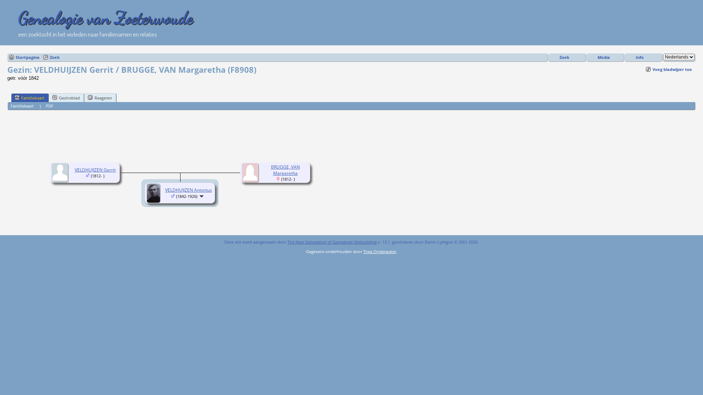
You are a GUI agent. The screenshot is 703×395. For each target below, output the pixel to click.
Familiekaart (32, 98)
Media (604, 57)
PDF (49, 106)
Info (640, 57)
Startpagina (28, 57)
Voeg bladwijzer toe (672, 69)
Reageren (103, 98)
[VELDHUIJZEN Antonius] (154, 201)
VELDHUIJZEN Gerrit (95, 170)
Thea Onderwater (379, 251)
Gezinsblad (69, 98)
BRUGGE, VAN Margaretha (285, 170)
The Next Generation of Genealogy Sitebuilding (332, 242)
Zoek (55, 57)
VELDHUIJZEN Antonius (188, 190)
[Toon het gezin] (202, 196)
